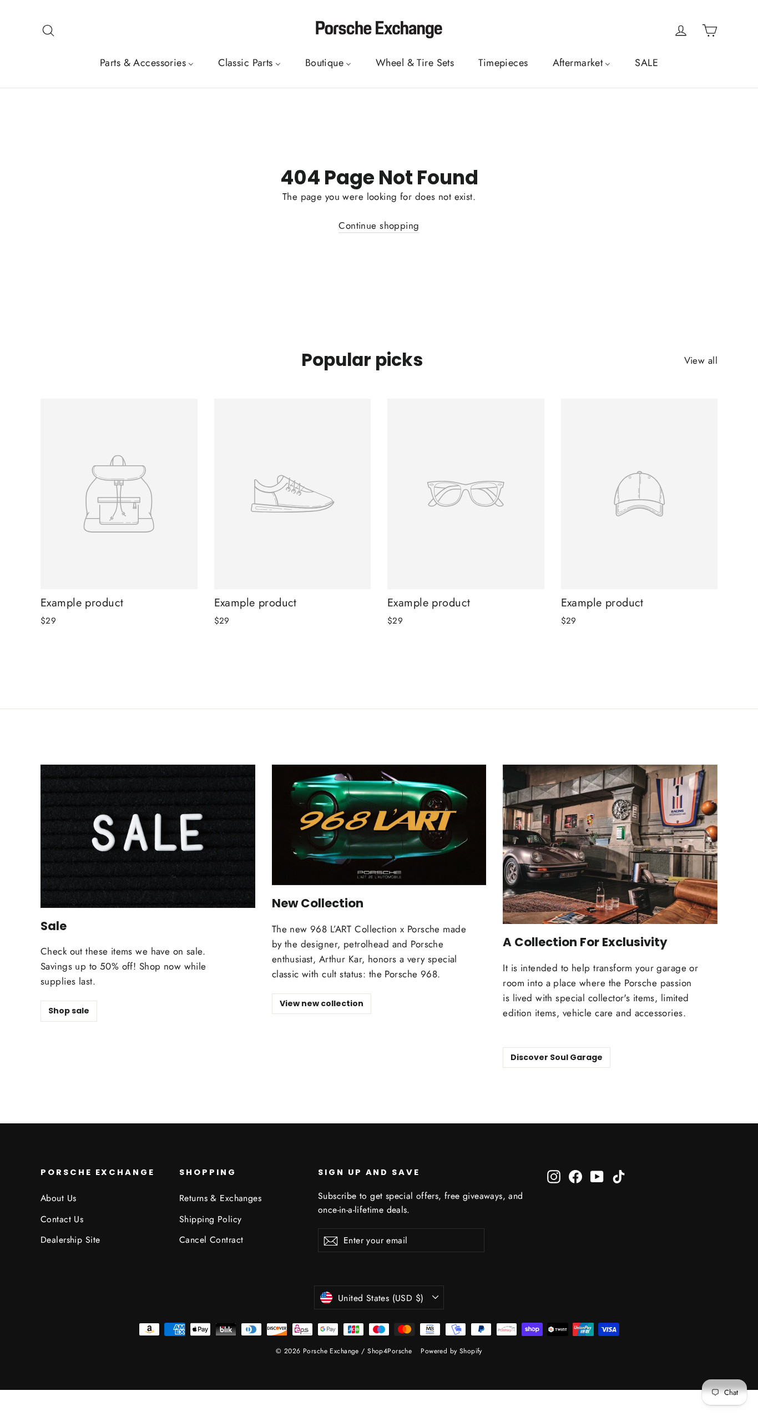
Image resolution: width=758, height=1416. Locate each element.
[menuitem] (147, 63)
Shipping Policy (210, 1219)
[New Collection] (379, 825)
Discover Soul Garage (557, 1057)
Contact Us (62, 1219)
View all (700, 360)
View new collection (321, 1003)
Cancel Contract (211, 1239)
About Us (58, 1198)
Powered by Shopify (451, 1351)
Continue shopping (378, 225)
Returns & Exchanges (220, 1198)
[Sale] (148, 836)
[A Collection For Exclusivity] (610, 844)
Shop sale (68, 1010)
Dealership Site (70, 1239)
